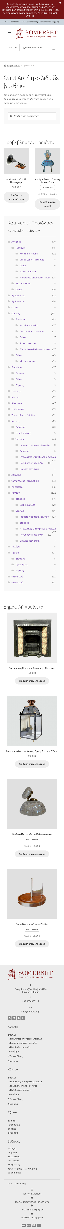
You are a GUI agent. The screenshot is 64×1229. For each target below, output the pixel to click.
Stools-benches (28, 271)
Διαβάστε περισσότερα (16, 197)
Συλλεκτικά (14, 1156)
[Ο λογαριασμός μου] (24, 48)
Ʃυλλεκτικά (17, 409)
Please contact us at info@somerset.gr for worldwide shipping (32, 22)
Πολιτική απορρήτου (32, 1217)
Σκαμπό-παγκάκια (29, 468)
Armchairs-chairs (29, 253)
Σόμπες (20, 385)
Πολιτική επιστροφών (32, 1209)
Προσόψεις (21, 564)
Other (23, 265)
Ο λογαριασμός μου (34, 47)
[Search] (16, 47)
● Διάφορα (14, 1051)
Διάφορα (20, 426)
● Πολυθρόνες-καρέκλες (20, 1047)
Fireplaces (16, 367)
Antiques (16, 241)
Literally (16, 391)
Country (15, 313)
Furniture (20, 247)
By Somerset (18, 295)
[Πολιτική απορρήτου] (32, 1214)
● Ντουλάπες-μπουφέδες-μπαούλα (25, 1038)
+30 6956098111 (30, 1001)
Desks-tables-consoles (32, 259)
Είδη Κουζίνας (23, 433)
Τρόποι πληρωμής (32, 1193)
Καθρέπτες (17, 486)
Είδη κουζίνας (15, 1056)
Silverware (17, 403)
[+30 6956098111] (31, 997)
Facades (20, 373)
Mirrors (15, 397)
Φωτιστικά (17, 576)
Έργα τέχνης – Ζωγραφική (22, 1168)
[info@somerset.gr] (31, 1008)
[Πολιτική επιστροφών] (32, 1206)
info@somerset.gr (30, 1011)
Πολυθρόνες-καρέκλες (31, 462)
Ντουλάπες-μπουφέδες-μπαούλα (38, 456)
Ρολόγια (15, 546)
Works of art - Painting (23, 415)
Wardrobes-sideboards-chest (35, 277)
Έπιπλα (20, 439)
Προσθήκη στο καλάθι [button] (47, 203)
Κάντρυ (15, 492)
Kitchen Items (23, 283)
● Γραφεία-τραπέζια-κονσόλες (23, 1043)
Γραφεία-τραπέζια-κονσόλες (35, 444)
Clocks (14, 307)
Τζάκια (15, 552)
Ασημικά (16, 474)
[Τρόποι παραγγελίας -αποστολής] (32, 1198)
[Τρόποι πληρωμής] (32, 1190)
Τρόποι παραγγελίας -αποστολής (32, 1201)
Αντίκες (15, 421)
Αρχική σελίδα (13, 65)
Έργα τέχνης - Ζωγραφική (25, 480)
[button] (9, 34)
